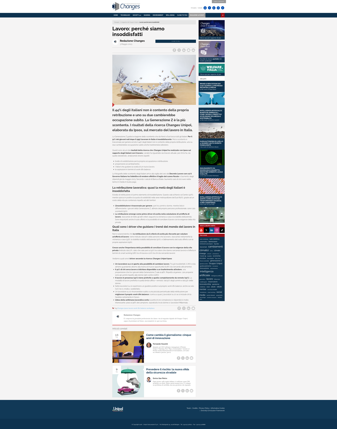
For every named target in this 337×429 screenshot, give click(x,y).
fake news (218, 258)
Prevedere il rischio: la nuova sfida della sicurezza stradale (167, 371)
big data (216, 244)
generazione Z (216, 261)
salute (213, 287)
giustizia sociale (204, 263)
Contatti (200, 8)
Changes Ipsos (122, 308)
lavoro (131, 308)
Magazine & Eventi (197, 15)
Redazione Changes (132, 40)
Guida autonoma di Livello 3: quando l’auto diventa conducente (211, 143)
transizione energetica (211, 297)
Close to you (182, 15)
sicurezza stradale (212, 289)
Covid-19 (203, 256)
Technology (125, 15)
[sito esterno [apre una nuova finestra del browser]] (117, 409)
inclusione (215, 266)
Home (116, 15)
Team (189, 408)
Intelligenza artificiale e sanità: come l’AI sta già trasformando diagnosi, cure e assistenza (211, 200)
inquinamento (214, 268)
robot (208, 287)
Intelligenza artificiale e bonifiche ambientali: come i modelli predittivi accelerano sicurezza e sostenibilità (211, 114)
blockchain (203, 247)
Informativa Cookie (218, 408)
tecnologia (203, 297)
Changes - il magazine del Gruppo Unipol (126, 22)
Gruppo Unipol (215, 263)
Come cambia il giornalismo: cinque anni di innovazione (168, 336)
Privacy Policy (204, 408)
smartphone (203, 292)
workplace (151, 308)
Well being (170, 15)
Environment (158, 15)
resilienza (202, 287)
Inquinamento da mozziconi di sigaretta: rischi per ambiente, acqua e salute (211, 171)
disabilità (209, 256)
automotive (203, 242)
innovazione (204, 268)
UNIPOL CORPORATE (219, 1)
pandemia (215, 284)
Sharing (147, 15)
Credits (194, 408)
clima (211, 250)
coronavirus (215, 253)
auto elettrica (214, 239)
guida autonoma (205, 266)
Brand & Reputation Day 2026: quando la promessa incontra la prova (211, 85)
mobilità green (203, 282)
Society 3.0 (137, 15)
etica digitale (210, 258)
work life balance (140, 308)
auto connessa (204, 239)
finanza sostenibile (204, 261)
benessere (213, 242)
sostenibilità (219, 295)
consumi (209, 253)
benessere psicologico (206, 244)
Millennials (217, 279)
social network (211, 295)
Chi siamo (193, 8)
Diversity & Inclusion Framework (213, 410)
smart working (211, 292)
